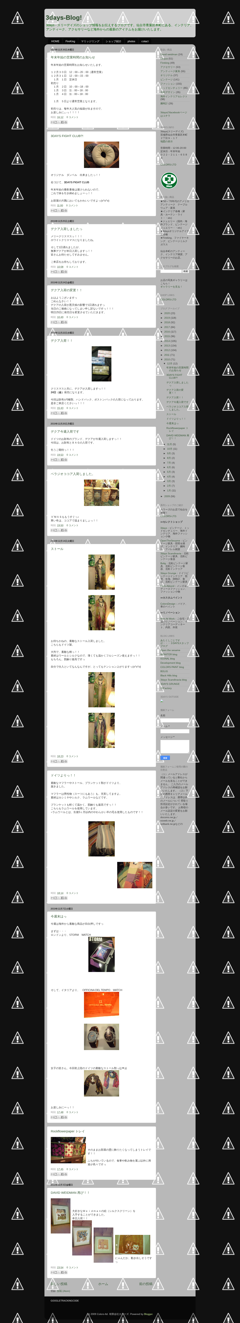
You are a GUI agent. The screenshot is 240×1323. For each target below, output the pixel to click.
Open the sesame (170, 650)
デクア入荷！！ (62, 340)
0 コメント (73, 117)
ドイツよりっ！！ (63, 775)
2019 (167, 318)
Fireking (164, 63)
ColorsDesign (167, 603)
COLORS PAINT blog (172, 667)
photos (131, 41)
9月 (169, 453)
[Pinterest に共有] (65, 122)
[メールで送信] (52, 122)
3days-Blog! (64, 17)
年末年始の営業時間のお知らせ (73, 57)
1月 (169, 490)
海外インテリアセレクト (173, 96)
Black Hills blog (168, 675)
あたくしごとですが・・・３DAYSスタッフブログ (174, 643)
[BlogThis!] (55, 122)
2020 (167, 313)
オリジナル (166, 75)
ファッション (167, 83)
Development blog (170, 663)
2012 (167, 350)
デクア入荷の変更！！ (66, 290)
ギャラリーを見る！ (171, 286)
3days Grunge (168, 573)
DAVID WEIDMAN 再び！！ (70, 1192)
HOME (55, 41)
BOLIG (164, 671)
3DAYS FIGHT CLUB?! (67, 136)
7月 (169, 462)
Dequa (164, 58)
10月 (170, 449)
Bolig (163, 563)
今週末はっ (59, 916)
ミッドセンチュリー (171, 88)
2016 (167, 331)
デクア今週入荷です (65, 431)
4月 (169, 476)
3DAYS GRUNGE (170, 684)
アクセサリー (167, 67)
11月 (170, 444)
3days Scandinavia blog (173, 679)
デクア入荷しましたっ (66, 229)
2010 (167, 359)
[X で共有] (59, 122)
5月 (169, 472)
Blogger (148, 1314)
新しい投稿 (59, 1284)
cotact (144, 41)
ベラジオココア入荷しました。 (73, 474)
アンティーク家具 (170, 71)
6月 (169, 467)
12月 (170, 363)
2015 (167, 336)
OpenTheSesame (170, 540)
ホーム (103, 1284)
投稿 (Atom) (63, 1291)
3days (163, 528)
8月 (169, 458)
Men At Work (167, 618)
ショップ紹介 (113, 41)
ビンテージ (166, 79)
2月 (169, 485)
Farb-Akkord (167, 586)
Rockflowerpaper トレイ (68, 1131)
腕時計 (164, 103)
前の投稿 (146, 1284)
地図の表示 (166, 141)
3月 (169, 481)
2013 (167, 345)
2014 (167, 341)
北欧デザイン (167, 92)
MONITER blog (168, 654)
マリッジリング (90, 41)
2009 (167, 496)
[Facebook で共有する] (62, 122)
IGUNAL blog (167, 658)
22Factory (166, 688)
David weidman (168, 54)
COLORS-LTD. (168, 516)
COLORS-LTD (168, 164)
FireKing (70, 41)
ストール (57, 549)
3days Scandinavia (170, 553)
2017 (167, 327)
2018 (167, 322)
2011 (167, 355)
